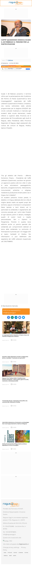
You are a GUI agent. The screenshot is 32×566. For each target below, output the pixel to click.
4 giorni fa (7, 449)
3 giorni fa (7, 427)
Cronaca (6, 555)
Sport (10, 555)
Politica (15, 552)
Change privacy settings (11, 547)
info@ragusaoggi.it (9, 313)
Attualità (10, 552)
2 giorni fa (7, 361)
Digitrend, (4, 340)
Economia (21, 552)
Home (3, 60)
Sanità (14, 555)
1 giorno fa (7, 340)
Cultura (10, 60)
